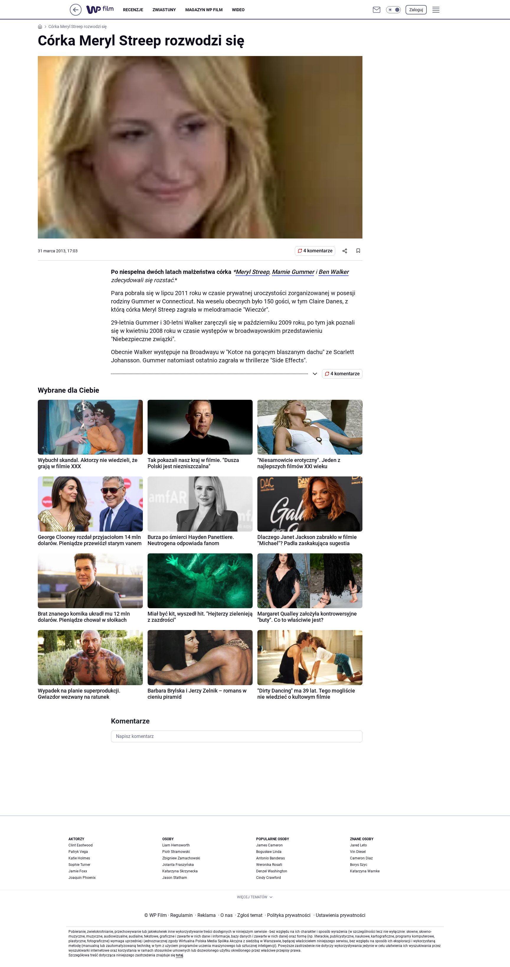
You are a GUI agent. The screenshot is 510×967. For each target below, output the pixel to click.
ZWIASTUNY (164, 9)
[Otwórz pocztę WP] (376, 9)
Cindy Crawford (268, 878)
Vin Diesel (358, 852)
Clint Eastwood (80, 845)
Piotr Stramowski (176, 852)
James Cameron (269, 845)
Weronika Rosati (269, 865)
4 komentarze (318, 251)
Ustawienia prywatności (339, 915)
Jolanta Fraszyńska (178, 865)
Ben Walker (333, 271)
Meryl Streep (252, 271)
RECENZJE (133, 9)
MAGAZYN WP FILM (204, 9)
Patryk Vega (78, 852)
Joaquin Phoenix (82, 878)
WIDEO (238, 9)
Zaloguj (416, 9)
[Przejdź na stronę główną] (76, 14)
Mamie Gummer (293, 271)
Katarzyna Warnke (365, 871)
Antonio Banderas (270, 858)
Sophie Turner (79, 865)
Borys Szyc (358, 865)
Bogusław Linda (269, 852)
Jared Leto (358, 845)
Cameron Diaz (361, 858)
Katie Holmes (79, 858)
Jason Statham (174, 878)
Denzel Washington (271, 871)
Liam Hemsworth (176, 845)
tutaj (179, 955)
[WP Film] (104, 9)
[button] (393, 9)
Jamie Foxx (77, 871)
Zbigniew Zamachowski (181, 858)
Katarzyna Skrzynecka (180, 871)
